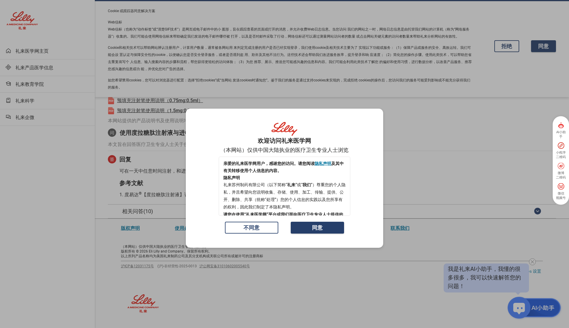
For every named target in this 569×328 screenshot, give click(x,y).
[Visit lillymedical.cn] (284, 129)
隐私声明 (323, 163)
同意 (317, 227)
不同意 (252, 227)
